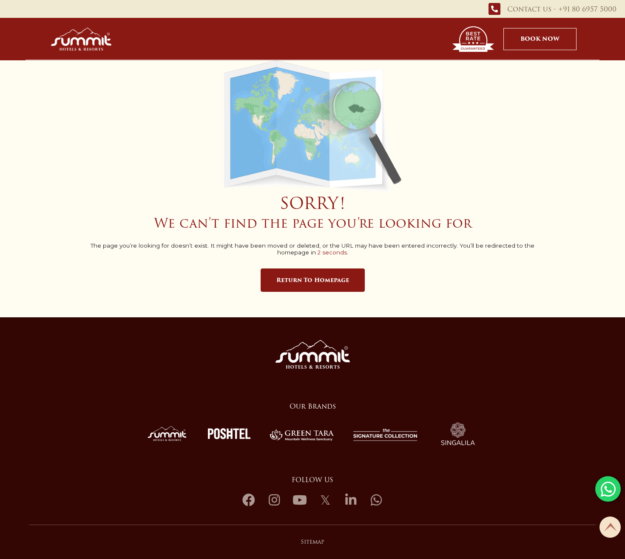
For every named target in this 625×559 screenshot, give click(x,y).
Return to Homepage (312, 280)
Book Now (540, 38)
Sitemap (312, 541)
